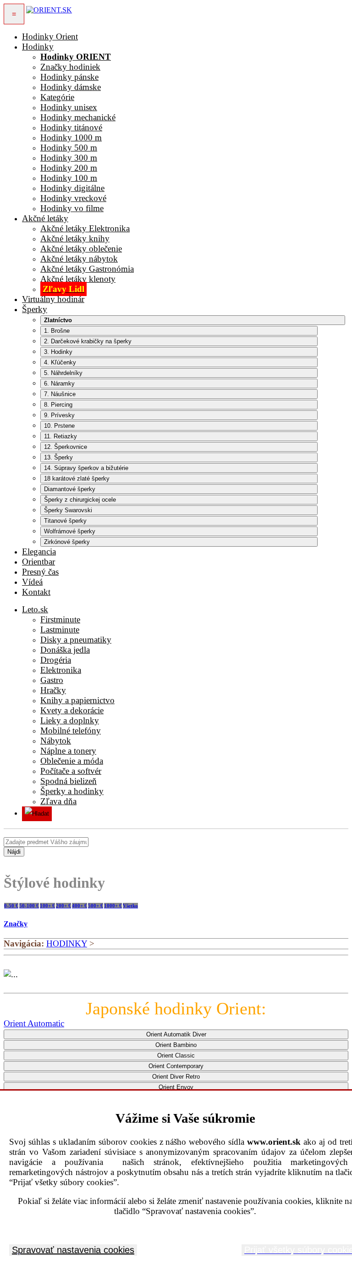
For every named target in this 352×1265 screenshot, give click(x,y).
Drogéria (55, 660)
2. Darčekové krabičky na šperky (88, 341)
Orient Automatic (34, 1023)
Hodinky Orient (50, 36)
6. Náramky (59, 383)
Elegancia (39, 551)
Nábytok (55, 740)
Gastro (51, 680)
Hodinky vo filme (72, 208)
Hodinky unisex (68, 107)
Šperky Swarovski (68, 510)
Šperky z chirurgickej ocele (80, 499)
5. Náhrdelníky (63, 372)
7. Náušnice (60, 394)
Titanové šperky (65, 520)
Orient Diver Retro (176, 1076)
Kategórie (57, 97)
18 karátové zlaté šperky (77, 478)
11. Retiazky (60, 436)
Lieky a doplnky (69, 720)
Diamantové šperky (69, 489)
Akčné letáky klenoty (78, 279)
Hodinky (38, 46)
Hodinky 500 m (68, 147)
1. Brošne (57, 330)
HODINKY (66, 943)
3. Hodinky (58, 351)
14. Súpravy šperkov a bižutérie (86, 468)
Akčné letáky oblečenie (81, 248)
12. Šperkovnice (65, 446)
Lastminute (59, 629)
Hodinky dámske (70, 87)
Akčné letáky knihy (75, 238)
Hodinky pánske (69, 77)
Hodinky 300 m (68, 157)
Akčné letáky (45, 218)
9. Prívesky (59, 415)
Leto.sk (35, 609)
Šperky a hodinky (72, 791)
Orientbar (38, 561)
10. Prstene (59, 425)
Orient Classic (176, 1055)
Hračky (53, 690)
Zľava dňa (58, 801)
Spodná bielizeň (68, 781)
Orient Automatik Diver (176, 1034)
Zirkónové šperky (67, 541)
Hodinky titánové (71, 127)
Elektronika (60, 670)
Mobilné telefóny (70, 730)
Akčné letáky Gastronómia (87, 269)
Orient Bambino (176, 1044)
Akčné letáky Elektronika (85, 228)
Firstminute (60, 619)
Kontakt (36, 592)
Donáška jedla (65, 650)
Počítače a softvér (70, 771)
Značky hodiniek (70, 67)
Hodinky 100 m (68, 178)
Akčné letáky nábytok (79, 258)
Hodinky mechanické (78, 117)
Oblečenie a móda (71, 761)
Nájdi (14, 851)
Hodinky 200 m (68, 168)
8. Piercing (58, 404)
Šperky (34, 309)
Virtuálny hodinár (53, 299)
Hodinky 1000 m (71, 137)
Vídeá (32, 582)
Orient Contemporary (176, 1066)
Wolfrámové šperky (69, 531)
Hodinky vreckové (73, 198)
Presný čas (40, 572)
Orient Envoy (176, 1087)
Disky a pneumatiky (75, 639)
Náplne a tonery (68, 751)
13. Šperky (58, 457)
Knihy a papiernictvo (77, 700)
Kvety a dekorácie (72, 710)
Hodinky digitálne (72, 188)
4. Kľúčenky (60, 362)
